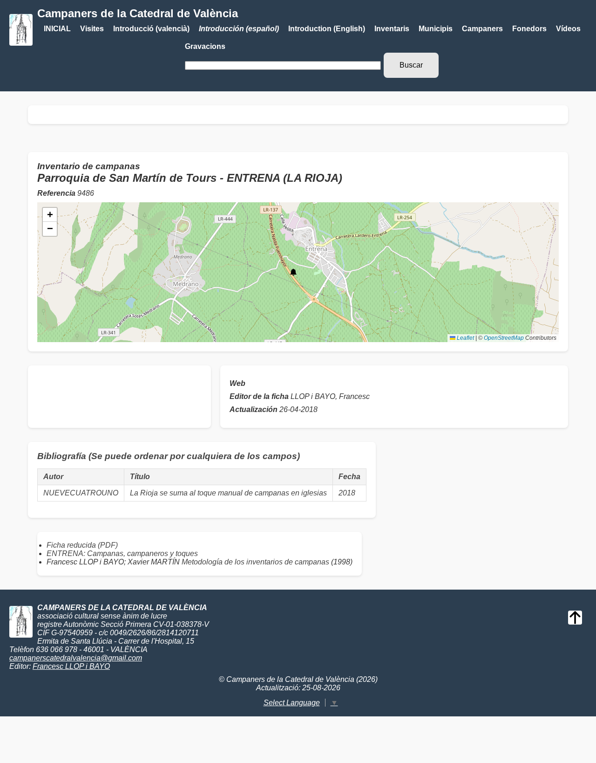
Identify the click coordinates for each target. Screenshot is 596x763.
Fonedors (529, 29)
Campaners (482, 29)
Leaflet (464, 338)
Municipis (436, 29)
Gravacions (205, 46)
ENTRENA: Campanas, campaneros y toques (122, 553)
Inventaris (391, 29)
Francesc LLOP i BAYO (71, 666)
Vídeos (568, 29)
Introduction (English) (326, 29)
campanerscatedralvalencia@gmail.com (75, 658)
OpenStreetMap (504, 338)
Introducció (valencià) (151, 29)
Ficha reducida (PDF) (82, 545)
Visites (92, 29)
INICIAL (57, 29)
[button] (293, 272)
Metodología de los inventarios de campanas (255, 562)
